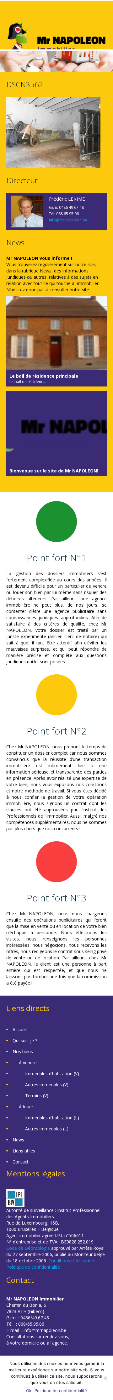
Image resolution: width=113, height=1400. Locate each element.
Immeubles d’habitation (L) (52, 1118)
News (18, 1140)
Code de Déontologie (28, 1248)
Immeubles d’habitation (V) (52, 1074)
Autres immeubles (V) (46, 1085)
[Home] (56, 40)
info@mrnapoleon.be (68, 220)
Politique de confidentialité (33, 1267)
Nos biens (23, 1051)
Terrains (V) (36, 1096)
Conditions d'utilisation (71, 1261)
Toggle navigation (11, 15)
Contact (21, 1162)
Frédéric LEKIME (67, 199)
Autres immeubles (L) (46, 1129)
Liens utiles (24, 1151)
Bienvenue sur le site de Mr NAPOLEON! (53, 471)
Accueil (20, 1029)
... (44, 381)
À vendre (28, 1063)
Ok (28, 1390)
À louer (26, 1107)
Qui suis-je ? (25, 1040)
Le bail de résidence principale (43, 376)
